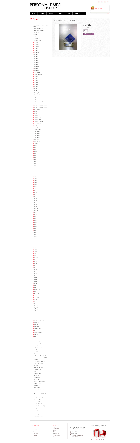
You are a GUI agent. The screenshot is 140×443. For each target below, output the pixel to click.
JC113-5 (36, 257)
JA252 (35, 174)
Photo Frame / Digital (39, 393)
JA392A (36, 210)
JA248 (35, 170)
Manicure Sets (37, 387)
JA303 (35, 178)
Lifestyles (36, 385)
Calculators (36, 350)
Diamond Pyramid (38, 121)
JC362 (35, 275)
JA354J (35, 198)
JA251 (35, 172)
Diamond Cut (37, 115)
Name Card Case (37, 389)
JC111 (35, 255)
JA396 (35, 214)
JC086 (35, 241)
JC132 (35, 267)
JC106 (35, 253)
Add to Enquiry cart (88, 33)
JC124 (35, 263)
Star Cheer (36, 326)
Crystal (36, 40)
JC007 (35, 220)
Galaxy (35, 125)
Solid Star (36, 318)
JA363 (35, 202)
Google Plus (57, 435)
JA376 (35, 204)
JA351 (35, 194)
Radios (35, 396)
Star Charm (36, 324)
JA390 (35, 206)
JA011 (35, 147)
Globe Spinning (37, 129)
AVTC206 (36, 60)
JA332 (35, 184)
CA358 (35, 89)
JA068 (35, 160)
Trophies (36, 343)
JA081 (35, 162)
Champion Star (37, 95)
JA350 (35, 192)
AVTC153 (36, 48)
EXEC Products (37, 363)
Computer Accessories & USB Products (40, 358)
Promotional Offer (38, 30)
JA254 (35, 176)
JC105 (35, 251)
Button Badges (37, 347)
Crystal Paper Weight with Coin (41, 101)
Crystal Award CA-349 (39, 97)
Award (35, 32)
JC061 (35, 235)
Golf (35, 371)
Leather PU (36, 383)
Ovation (36, 300)
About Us (42, 13)
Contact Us (77, 13)
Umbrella (36, 414)
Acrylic (36, 38)
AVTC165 (36, 54)
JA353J (35, 196)
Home (33, 13)
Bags (35, 345)
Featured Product (38, 28)
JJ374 (35, 283)
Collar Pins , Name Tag (39, 356)
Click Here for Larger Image (61, 52)
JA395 (35, 212)
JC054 (35, 229)
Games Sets (36, 369)
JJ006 (35, 281)
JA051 (35, 156)
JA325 (35, 182)
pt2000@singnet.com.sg (76, 436)
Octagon (36, 295)
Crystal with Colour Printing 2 (41, 105)
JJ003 (35, 277)
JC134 (35, 269)
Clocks (35, 354)
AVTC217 (36, 62)
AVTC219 (36, 64)
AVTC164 (36, 52)
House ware (36, 373)
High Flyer (36, 139)
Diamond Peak (37, 119)
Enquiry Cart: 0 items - (98, 8)
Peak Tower (37, 302)
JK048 (35, 287)
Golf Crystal (37, 131)
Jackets (35, 375)
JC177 (34, 36)
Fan (34, 365)
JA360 (35, 200)
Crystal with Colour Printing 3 (41, 107)
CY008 (35, 113)
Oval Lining (37, 297)
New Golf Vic (37, 293)
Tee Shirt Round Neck (39, 406)
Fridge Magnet (37, 367)
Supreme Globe (37, 328)
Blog (69, 13)
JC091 (35, 247)
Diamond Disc (37, 117)
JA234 (35, 166)
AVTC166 (36, 56)
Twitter (56, 430)
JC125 (35, 265)
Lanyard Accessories (38, 381)
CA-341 (36, 85)
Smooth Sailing (37, 316)
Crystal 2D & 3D (38, 339)
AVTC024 (36, 42)
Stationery (36, 400)
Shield (35, 314)
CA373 (35, 91)
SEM (97, 439)
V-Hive (36, 334)
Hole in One (37, 141)
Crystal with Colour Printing (40, 103)
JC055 (35, 231)
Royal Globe (37, 310)
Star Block (36, 322)
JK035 (35, 285)
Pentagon (36, 304)
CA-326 (36, 82)
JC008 (35, 222)
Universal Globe (38, 332)
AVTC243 (36, 70)
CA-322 (36, 78)
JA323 (35, 180)
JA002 (35, 145)
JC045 (35, 224)
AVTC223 (36, 66)
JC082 (35, 239)
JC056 (35, 233)
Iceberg (36, 143)
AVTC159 (36, 50)
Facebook (57, 428)
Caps (35, 352)
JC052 (35, 227)
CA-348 (36, 87)
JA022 (35, 151)
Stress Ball (36, 402)
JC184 (35, 273)
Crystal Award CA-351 (39, 99)
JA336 (35, 186)
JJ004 (35, 279)
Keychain (36, 377)
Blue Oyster (37, 72)
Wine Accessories (38, 416)
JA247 (35, 168)
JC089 (35, 245)
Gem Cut (36, 127)
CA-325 (36, 80)
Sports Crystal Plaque (39, 320)
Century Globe (37, 93)
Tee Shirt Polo (37, 404)
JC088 (35, 243)
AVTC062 (36, 44)
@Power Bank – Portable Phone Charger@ (41, 25)
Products (51, 13)
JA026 (35, 153)
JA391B (36, 208)
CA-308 (36, 76)
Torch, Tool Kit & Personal (40, 408)
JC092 (35, 249)
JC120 (35, 261)
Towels (35, 410)
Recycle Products (38, 398)
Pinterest (57, 433)
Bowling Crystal (38, 74)
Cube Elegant (37, 109)
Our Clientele (61, 13)
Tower (35, 330)
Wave (35, 336)
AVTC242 (36, 68)
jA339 (35, 188)
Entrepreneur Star (38, 123)
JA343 (35, 190)
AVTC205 (36, 58)
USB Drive (36, 23)
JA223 (35, 164)
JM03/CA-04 (37, 289)
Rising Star (36, 306)
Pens (35, 391)
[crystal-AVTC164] (68, 37)
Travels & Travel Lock (39, 412)
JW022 (35, 291)
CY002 (35, 111)
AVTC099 (36, 46)
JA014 (35, 149)
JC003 (35, 216)
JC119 (35, 259)
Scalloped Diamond (38, 312)
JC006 (35, 218)
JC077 (35, 237)
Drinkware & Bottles (38, 361)
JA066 (35, 158)
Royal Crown (37, 308)
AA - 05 (35, 34)
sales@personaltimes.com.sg (77, 435)
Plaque (36, 341)
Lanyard (36, 379)
